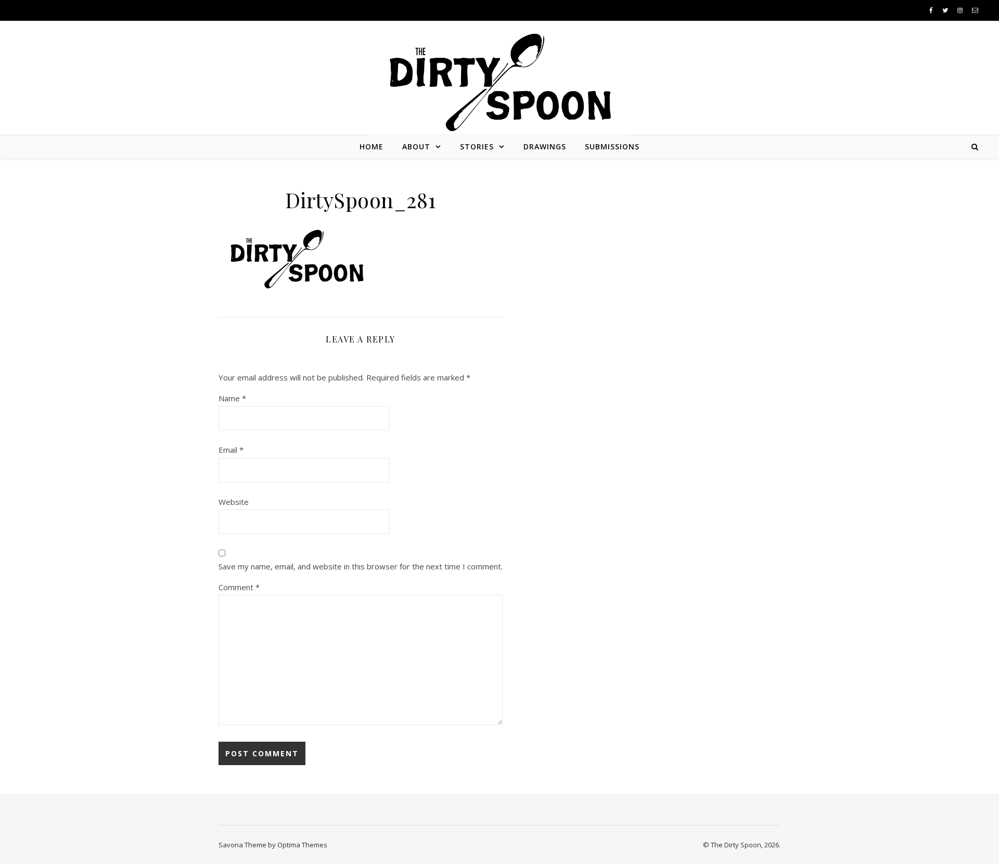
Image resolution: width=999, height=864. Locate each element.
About (416, 146)
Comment (239, 587)
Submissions (612, 146)
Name (232, 398)
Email (231, 449)
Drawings (544, 146)
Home (371, 146)
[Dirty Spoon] (499, 78)
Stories (477, 146)
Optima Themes (302, 844)
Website (234, 502)
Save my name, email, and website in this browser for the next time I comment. (361, 566)
